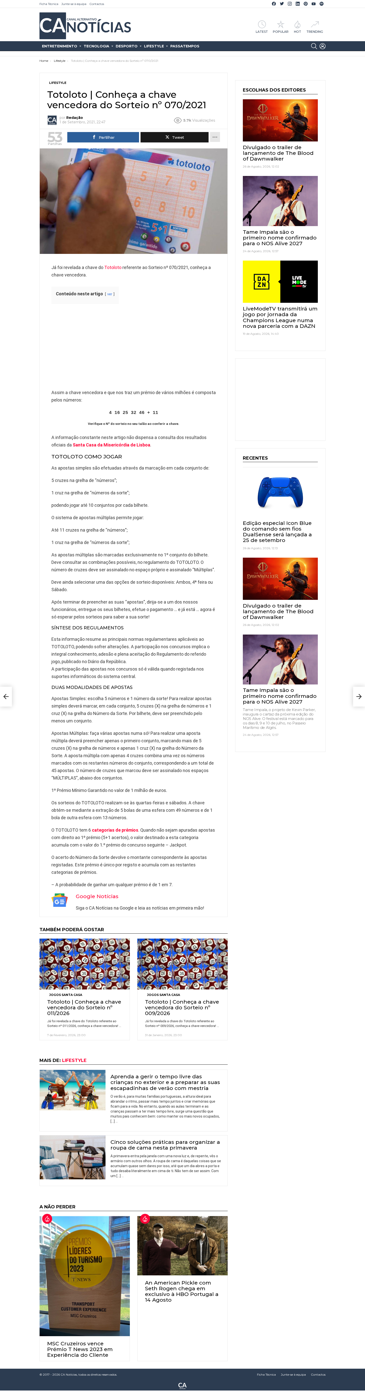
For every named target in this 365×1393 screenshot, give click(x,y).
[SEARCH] (314, 46)
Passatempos (184, 46)
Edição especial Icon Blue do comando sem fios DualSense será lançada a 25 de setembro (277, 532)
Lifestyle (154, 46)
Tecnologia (96, 46)
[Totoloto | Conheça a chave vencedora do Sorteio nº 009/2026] (182, 964)
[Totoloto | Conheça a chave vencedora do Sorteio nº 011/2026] (84, 964)
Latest (262, 31)
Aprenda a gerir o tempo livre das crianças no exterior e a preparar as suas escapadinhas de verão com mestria (165, 1082)
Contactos (96, 4)
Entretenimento (59, 46)
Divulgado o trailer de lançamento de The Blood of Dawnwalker (278, 153)
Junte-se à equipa (73, 4)
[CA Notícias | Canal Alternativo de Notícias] (182, 1386)
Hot (297, 31)
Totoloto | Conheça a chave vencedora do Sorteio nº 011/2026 (84, 1007)
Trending (314, 31)
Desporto (127, 46)
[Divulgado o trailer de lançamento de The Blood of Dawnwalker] (280, 120)
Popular (281, 31)
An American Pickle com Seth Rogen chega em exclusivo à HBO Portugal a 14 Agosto (182, 1291)
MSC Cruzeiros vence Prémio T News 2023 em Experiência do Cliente (80, 1349)
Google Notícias (97, 896)
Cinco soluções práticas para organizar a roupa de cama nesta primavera (165, 1145)
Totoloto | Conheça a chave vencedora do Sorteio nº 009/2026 (182, 1007)
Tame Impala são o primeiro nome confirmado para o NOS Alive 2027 (280, 237)
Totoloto (112, 267)
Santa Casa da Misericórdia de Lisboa (111, 444)
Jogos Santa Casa (65, 995)
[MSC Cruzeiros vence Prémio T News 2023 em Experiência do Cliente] (84, 1276)
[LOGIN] (323, 46)
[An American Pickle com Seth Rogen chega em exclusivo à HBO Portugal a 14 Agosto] (182, 1245)
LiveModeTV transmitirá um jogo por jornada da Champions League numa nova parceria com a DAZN (280, 317)
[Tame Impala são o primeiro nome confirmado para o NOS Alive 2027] (280, 201)
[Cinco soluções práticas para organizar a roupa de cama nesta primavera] (73, 1157)
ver (109, 294)
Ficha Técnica (48, 4)
